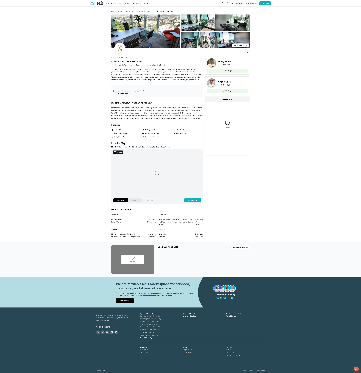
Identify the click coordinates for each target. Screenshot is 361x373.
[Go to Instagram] (98, 332)
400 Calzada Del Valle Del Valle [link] (165, 11)
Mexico (120, 11)
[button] (180, 31)
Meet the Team (145, 350)
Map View (120, 200)
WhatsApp (228, 71)
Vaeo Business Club (121, 58)
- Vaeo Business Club (141, 102)
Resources (147, 3)
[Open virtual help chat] (356, 369)
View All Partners (231, 316)
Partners (136, 3)
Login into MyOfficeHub (233, 355)
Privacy (244, 370)
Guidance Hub (187, 352)
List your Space (230, 352)
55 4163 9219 (225, 65)
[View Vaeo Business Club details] (119, 48)
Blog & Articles (187, 350)
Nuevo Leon (130, 11)
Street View (149, 200)
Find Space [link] (110, 3)
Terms (251, 370)
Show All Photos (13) (240, 45)
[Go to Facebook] (116, 332)
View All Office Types (147, 338)
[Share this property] (248, 52)
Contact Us (229, 350)
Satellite (134, 200)
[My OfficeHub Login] (232, 3)
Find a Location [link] (123, 3)
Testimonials (144, 352)
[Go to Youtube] (107, 332)
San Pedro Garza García (144, 11)
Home (113, 11)
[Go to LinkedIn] (112, 332)
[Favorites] (228, 3)
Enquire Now (265, 3)
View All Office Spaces (190, 316)
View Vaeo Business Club (240, 247)
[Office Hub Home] (96, 3)
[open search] (223, 3)
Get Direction (192, 200)
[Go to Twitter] (103, 332)
